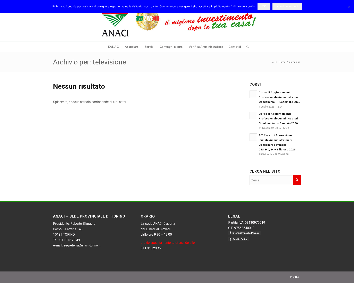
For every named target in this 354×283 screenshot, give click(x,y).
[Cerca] (246, 46)
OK (264, 6)
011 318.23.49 (69, 240)
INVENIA (294, 277)
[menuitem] (114, 46)
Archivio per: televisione (89, 62)
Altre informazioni (287, 6)
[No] (349, 7)
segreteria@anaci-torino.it (82, 245)
